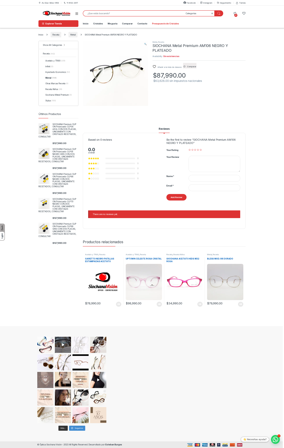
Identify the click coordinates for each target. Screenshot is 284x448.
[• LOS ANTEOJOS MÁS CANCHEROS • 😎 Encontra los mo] (63, 362)
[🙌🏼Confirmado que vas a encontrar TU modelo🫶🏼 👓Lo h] (80, 415)
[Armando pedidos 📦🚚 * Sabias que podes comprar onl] (80, 380)
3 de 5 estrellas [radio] (195, 150)
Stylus (50, 100)
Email (170, 185)
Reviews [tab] (164, 129)
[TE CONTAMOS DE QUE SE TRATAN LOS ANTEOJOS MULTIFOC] (63, 345)
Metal (73, 34)
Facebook (191, 3)
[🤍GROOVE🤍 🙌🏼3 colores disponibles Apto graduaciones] (63, 397)
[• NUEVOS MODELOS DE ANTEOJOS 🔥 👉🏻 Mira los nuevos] (98, 345)
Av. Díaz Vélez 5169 (50, 3)
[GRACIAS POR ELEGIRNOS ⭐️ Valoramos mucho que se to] (80, 345)
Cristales (98, 23)
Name (170, 176)
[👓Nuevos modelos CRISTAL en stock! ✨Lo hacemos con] (98, 362)
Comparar (127, 23)
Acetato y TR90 (91, 254)
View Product (117, 304)
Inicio (85, 23)
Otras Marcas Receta (56, 83)
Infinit (49, 66)
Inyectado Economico (57, 72)
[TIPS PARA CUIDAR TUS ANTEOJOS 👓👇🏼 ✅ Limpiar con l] (45, 397)
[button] (145, 44)
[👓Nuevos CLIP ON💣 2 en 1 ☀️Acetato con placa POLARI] (80, 397)
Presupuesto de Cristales (165, 23)
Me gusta (112, 23)
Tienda (242, 3)
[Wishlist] (244, 13)
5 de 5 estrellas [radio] (201, 150)
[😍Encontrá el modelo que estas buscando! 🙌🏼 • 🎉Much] (45, 345)
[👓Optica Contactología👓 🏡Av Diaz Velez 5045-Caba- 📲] (63, 415)
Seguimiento (225, 3)
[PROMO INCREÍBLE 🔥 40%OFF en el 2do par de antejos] (63, 380)
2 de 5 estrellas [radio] (192, 150)
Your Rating (172, 150)
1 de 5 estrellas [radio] (190, 150)
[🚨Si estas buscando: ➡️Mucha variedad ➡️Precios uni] (45, 415)
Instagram (207, 3)
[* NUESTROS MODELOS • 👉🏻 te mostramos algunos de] (80, 362)
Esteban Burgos (113, 444)
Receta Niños (179, 254)
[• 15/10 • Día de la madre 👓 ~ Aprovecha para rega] (45, 380)
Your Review (172, 157)
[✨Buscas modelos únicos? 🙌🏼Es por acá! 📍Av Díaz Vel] (98, 397)
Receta (56, 34)
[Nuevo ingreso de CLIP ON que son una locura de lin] (45, 362)
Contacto (142, 23)
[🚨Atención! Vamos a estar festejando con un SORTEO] (98, 415)
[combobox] (133, 13)
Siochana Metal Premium (58, 95)
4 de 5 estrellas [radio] (198, 150)
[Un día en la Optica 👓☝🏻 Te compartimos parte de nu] (98, 380)
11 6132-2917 (72, 3)
